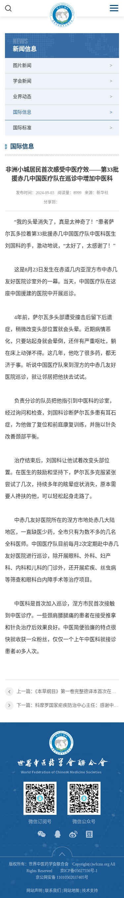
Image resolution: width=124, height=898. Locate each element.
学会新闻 (22, 81)
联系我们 (53, 890)
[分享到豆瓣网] (89, 834)
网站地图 (71, 890)
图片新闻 (22, 65)
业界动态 (22, 96)
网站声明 (34, 890)
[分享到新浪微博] (73, 834)
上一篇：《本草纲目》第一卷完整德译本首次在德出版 (68, 691)
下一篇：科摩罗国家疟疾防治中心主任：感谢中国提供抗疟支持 (68, 705)
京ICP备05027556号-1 (79, 871)
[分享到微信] (41, 834)
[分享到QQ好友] (57, 834)
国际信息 (22, 112)
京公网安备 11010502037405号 (62, 877)
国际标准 (22, 127)
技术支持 (90, 890)
